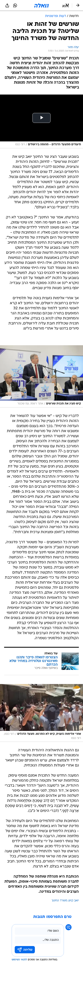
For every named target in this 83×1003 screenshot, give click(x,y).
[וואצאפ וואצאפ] (15, 5)
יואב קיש (73, 900)
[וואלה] (41, 5)
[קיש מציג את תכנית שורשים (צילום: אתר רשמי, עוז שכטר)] (41, 376)
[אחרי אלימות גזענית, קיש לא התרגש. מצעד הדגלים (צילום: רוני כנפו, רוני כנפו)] (41, 713)
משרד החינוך (59, 900)
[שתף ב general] (7, 5)
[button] (65, 5)
